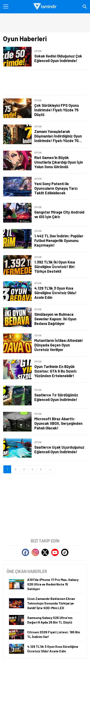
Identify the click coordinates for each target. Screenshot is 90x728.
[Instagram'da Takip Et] (35, 552)
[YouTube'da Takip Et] (55, 552)
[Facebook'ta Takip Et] (25, 552)
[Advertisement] (45, 82)
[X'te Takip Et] (45, 552)
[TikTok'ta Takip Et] (64, 552)
